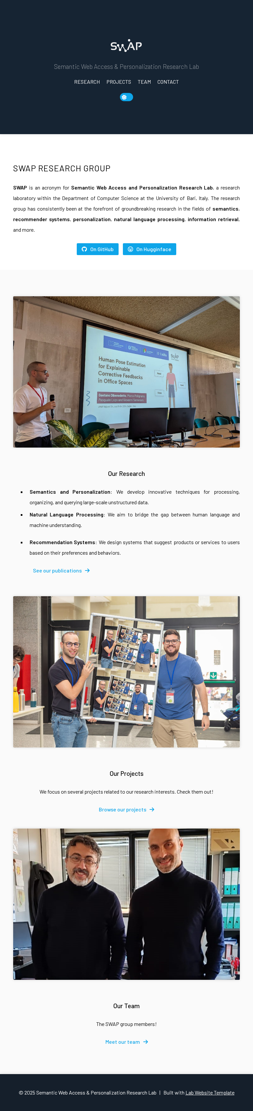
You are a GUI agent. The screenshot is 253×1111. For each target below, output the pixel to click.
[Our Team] (126, 904)
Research (87, 81)
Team (144, 81)
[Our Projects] (126, 671)
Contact (168, 81)
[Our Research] (126, 372)
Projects (118, 81)
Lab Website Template (210, 1092)
